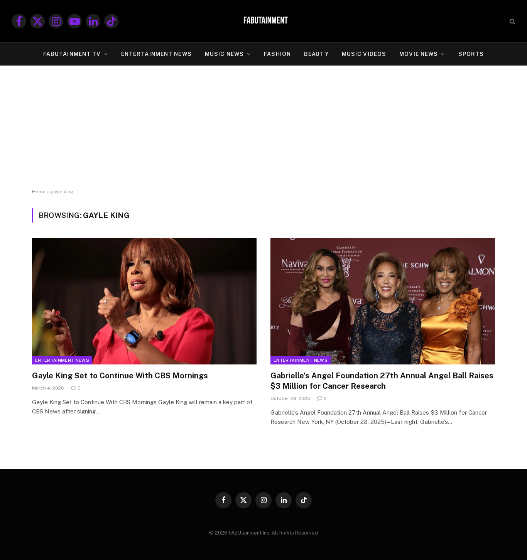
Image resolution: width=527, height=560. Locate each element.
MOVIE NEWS (418, 54)
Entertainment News (62, 360)
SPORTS (471, 54)
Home (39, 191)
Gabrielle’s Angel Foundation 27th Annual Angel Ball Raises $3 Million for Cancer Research (381, 381)
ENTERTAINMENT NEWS (156, 54)
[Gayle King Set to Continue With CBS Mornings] (144, 301)
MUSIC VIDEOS (364, 54)
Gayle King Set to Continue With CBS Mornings (120, 375)
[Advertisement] (263, 127)
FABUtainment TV (72, 54)
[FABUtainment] (263, 21)
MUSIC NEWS (224, 54)
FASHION (277, 54)
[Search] (511, 21)
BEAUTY (316, 54)
